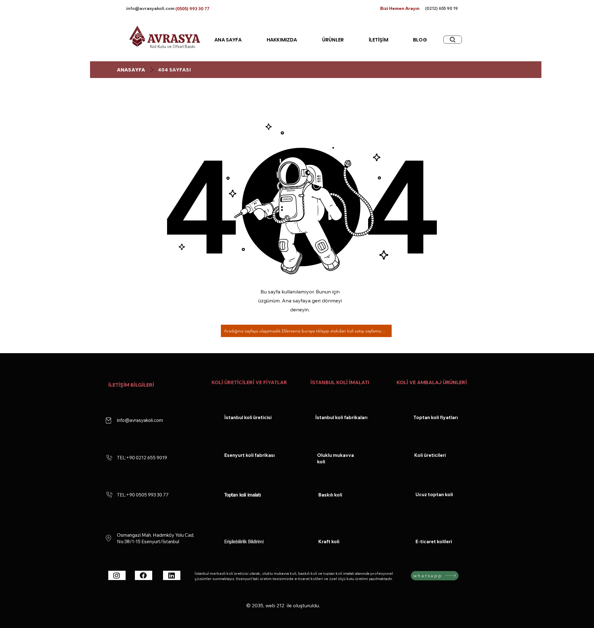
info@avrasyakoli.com (150, 8)
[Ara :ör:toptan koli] (452, 40)
